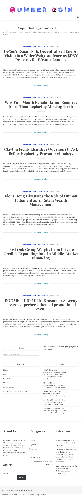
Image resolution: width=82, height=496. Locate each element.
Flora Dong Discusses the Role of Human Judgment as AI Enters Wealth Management (41, 200)
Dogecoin (6, 374)
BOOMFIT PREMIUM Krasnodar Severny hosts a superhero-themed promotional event (41, 304)
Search (5, 474)
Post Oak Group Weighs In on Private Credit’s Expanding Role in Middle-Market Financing (41, 253)
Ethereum (7, 378)
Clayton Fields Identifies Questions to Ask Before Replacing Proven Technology (41, 151)
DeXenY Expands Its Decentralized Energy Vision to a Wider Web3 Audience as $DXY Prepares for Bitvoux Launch (41, 55)
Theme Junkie (27, 490)
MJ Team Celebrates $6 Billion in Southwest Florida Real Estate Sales (67, 443)
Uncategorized (8, 387)
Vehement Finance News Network (35, 46)
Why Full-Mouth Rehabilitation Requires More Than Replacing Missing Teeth (41, 104)
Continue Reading (41, 85)
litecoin (6, 383)
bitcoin (5, 370)
